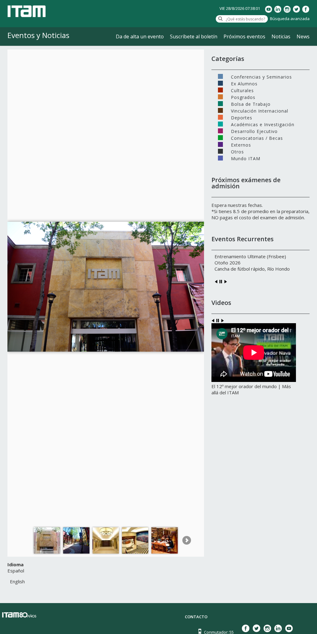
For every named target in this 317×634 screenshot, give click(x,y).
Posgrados (243, 96)
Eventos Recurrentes (242, 239)
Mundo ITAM (245, 158)
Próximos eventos (244, 36)
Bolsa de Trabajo (251, 103)
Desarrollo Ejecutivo (254, 130)
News (303, 36)
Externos (241, 144)
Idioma (15, 564)
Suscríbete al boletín (193, 36)
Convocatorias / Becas (257, 137)
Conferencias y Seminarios (261, 76)
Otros (237, 151)
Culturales (242, 90)
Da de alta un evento (140, 36)
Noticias (280, 36)
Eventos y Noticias (38, 35)
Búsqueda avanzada (290, 18)
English (17, 581)
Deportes (241, 117)
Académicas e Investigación (262, 124)
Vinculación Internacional (259, 110)
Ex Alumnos (244, 83)
